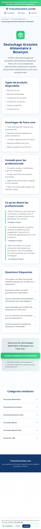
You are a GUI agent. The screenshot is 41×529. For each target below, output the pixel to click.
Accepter (26, 526)
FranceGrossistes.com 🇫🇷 (22, 9)
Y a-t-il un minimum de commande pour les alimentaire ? (18, 316)
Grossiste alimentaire (18, 19)
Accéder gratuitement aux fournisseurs (20, 356)
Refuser (17, 526)
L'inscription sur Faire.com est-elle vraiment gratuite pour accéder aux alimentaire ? (19, 281)
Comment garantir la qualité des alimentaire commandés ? (18, 325)
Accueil (6, 19)
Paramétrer (8, 526)
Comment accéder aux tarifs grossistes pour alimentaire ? (16, 291)
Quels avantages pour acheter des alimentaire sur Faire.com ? (18, 308)
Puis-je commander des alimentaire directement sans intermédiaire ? (19, 300)
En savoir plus (19, 522)
